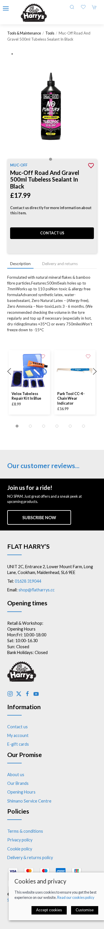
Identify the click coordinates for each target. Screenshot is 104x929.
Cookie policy (19, 848)
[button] (6, 8)
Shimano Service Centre (29, 800)
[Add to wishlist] (43, 356)
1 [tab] (52, 161)
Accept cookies (49, 910)
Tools (49, 33)
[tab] (17, 426)
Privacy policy (19, 839)
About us (15, 774)
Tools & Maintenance (24, 33)
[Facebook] (27, 694)
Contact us (52, 233)
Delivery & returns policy (30, 857)
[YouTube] (36, 694)
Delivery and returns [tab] (60, 263)
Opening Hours (21, 791)
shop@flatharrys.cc (36, 589)
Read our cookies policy (75, 897)
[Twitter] (19, 694)
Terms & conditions (25, 831)
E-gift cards (18, 744)
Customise (85, 910)
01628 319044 (28, 581)
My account (18, 735)
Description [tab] (20, 263)
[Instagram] (10, 694)
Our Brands (18, 783)
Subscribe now (39, 517)
